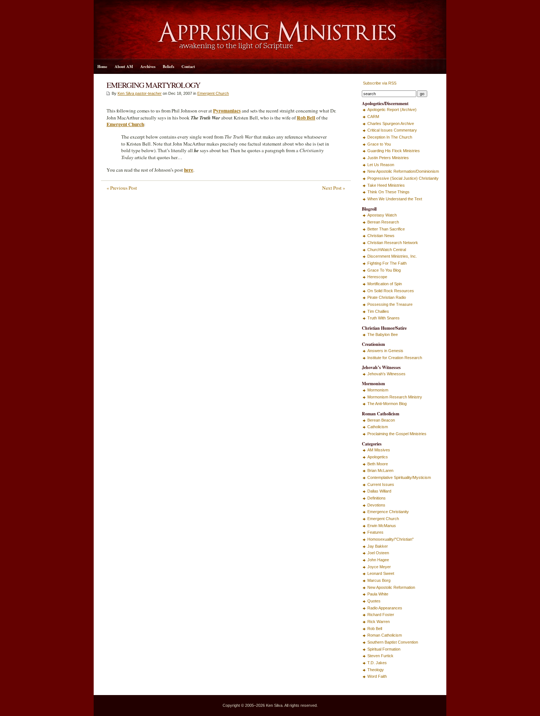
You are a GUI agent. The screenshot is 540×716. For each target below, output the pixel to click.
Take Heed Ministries (386, 185)
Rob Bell (374, 628)
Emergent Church (213, 93)
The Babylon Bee (382, 334)
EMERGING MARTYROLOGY (153, 84)
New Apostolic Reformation (391, 587)
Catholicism (377, 427)
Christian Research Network (392, 242)
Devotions (376, 505)
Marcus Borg (378, 580)
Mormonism (377, 390)
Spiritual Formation (383, 649)
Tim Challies (378, 311)
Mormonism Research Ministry (394, 397)
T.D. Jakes (377, 662)
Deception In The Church (389, 137)
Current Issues (380, 484)
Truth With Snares (383, 318)
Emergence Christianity (388, 511)
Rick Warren (378, 621)
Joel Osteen (378, 553)
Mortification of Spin (384, 284)
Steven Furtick (380, 656)
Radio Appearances (384, 608)
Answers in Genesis (385, 350)
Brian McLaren (380, 470)
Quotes (374, 601)
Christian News (381, 235)
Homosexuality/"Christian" (390, 539)
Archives (147, 66)
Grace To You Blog (384, 270)
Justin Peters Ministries (388, 157)
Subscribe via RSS (379, 83)
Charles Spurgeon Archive (390, 123)
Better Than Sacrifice (386, 229)
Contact (188, 66)
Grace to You (379, 144)
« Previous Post (122, 188)
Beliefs (168, 66)
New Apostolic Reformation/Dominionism (403, 171)
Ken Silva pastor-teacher (140, 93)
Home (102, 66)
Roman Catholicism (384, 635)
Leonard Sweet (380, 573)
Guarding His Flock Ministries (393, 150)
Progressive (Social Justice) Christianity (403, 178)
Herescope (377, 277)
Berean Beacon (381, 420)
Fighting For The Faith (387, 263)
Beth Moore (377, 464)
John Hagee (378, 560)
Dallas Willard (379, 491)
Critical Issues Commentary (392, 130)
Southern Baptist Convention (392, 642)
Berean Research (383, 222)
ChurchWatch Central (386, 249)
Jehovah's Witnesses (386, 374)
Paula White (377, 594)
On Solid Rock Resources (390, 291)
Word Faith (377, 676)
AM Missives (378, 450)
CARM (373, 116)
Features (375, 532)
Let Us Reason (380, 164)
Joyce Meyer (379, 567)
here (188, 169)
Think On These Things (388, 192)
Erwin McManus (381, 525)
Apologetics (377, 457)
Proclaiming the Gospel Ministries (396, 434)
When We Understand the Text (394, 199)
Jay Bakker (377, 546)
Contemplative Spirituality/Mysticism (399, 477)
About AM (124, 66)
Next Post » (333, 188)
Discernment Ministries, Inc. (392, 256)
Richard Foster (380, 614)
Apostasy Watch (382, 215)
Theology (375, 669)
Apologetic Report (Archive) (392, 109)
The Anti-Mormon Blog (387, 403)
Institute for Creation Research (394, 357)
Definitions (376, 498)
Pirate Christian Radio (386, 297)
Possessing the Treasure (390, 304)
